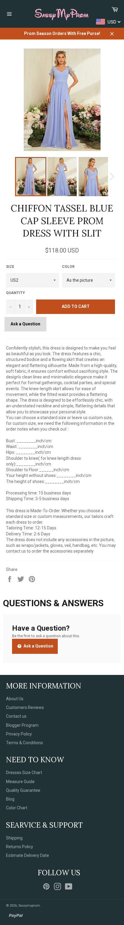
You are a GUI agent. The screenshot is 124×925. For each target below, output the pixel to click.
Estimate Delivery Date (27, 855)
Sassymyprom (29, 906)
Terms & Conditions (24, 742)
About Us (14, 698)
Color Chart (16, 807)
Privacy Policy (19, 734)
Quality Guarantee (23, 790)
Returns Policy (19, 846)
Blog (10, 799)
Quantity (15, 293)
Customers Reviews (25, 707)
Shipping (14, 838)
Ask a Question (25, 323)
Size (10, 267)
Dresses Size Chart (24, 772)
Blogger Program (22, 725)
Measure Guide (20, 781)
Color (68, 267)
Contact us (16, 716)
